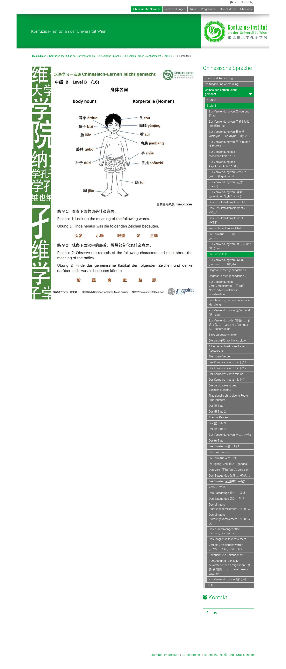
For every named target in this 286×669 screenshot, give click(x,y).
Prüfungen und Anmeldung (221, 84)
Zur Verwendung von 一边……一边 (230, 434)
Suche (245, 2)
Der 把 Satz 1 (217, 405)
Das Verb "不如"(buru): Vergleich (229, 469)
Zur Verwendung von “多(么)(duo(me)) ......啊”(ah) (226, 262)
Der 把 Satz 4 (217, 429)
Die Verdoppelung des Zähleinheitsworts (222, 388)
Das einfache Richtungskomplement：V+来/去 (230, 507)
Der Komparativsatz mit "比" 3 (227, 374)
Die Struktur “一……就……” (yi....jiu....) (224, 236)
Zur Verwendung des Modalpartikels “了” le (222, 154)
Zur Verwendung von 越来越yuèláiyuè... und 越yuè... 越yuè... (229, 134)
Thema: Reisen (218, 417)
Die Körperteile (218, 254)
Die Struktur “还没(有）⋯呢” (227, 481)
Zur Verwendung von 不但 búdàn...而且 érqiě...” (230, 144)
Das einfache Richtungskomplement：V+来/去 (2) (230, 519)
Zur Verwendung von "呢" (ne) (227, 579)
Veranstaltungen (175, 9)
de (235, 2)
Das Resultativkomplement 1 (227, 202)
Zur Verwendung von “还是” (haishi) (226, 184)
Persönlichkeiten (219, 452)
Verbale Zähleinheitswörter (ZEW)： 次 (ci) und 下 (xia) (226, 547)
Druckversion (245, 655)
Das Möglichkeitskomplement (227, 539)
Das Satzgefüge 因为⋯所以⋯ (228, 498)
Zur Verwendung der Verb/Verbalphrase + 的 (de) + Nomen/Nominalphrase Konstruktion (228, 288)
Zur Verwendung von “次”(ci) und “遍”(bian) (229, 312)
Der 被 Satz (216, 440)
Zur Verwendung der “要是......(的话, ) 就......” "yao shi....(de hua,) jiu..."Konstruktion (229, 325)
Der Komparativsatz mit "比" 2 (227, 368)
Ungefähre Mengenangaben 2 (227, 276)
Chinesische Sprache (147, 9)
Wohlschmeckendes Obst (225, 228)
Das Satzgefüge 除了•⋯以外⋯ (228, 493)
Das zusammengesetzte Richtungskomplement (224, 531)
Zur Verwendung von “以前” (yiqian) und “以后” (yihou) (226, 194)
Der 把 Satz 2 (217, 411)
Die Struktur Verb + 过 (222, 458)
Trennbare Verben (220, 356)
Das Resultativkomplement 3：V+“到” (228, 220)
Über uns (246, 9)
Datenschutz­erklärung (219, 655)
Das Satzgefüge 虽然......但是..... (229, 475)
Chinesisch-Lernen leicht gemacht (142, 55)
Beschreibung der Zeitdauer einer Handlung (230, 302)
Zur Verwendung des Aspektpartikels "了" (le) (223, 164)
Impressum (171, 655)
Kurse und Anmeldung (219, 78)
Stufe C (211, 585)
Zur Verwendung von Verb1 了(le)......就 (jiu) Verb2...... (228, 174)
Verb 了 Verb (217, 487)
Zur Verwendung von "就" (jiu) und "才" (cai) (230, 246)
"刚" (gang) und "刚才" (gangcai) (228, 464)
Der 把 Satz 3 (217, 423)
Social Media (228, 9)
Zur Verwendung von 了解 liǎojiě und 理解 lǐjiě (229, 124)
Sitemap (156, 655)
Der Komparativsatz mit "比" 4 (227, 379)
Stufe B (168, 55)
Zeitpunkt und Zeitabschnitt (226, 555)
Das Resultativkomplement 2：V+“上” (228, 210)
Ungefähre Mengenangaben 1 (227, 270)
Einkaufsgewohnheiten (223, 334)
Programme (208, 9)
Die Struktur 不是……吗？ (224, 446)
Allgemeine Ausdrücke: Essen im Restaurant (229, 348)
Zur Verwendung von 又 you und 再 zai (229, 114)
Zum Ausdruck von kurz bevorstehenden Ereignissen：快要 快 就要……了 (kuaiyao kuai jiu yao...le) (230, 567)
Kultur (193, 9)
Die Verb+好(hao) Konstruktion (228, 340)
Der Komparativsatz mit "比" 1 (227, 362)
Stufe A (211, 100)
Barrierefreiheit (192, 655)
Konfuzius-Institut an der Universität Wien (68, 31)
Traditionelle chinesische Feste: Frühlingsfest (228, 398)
